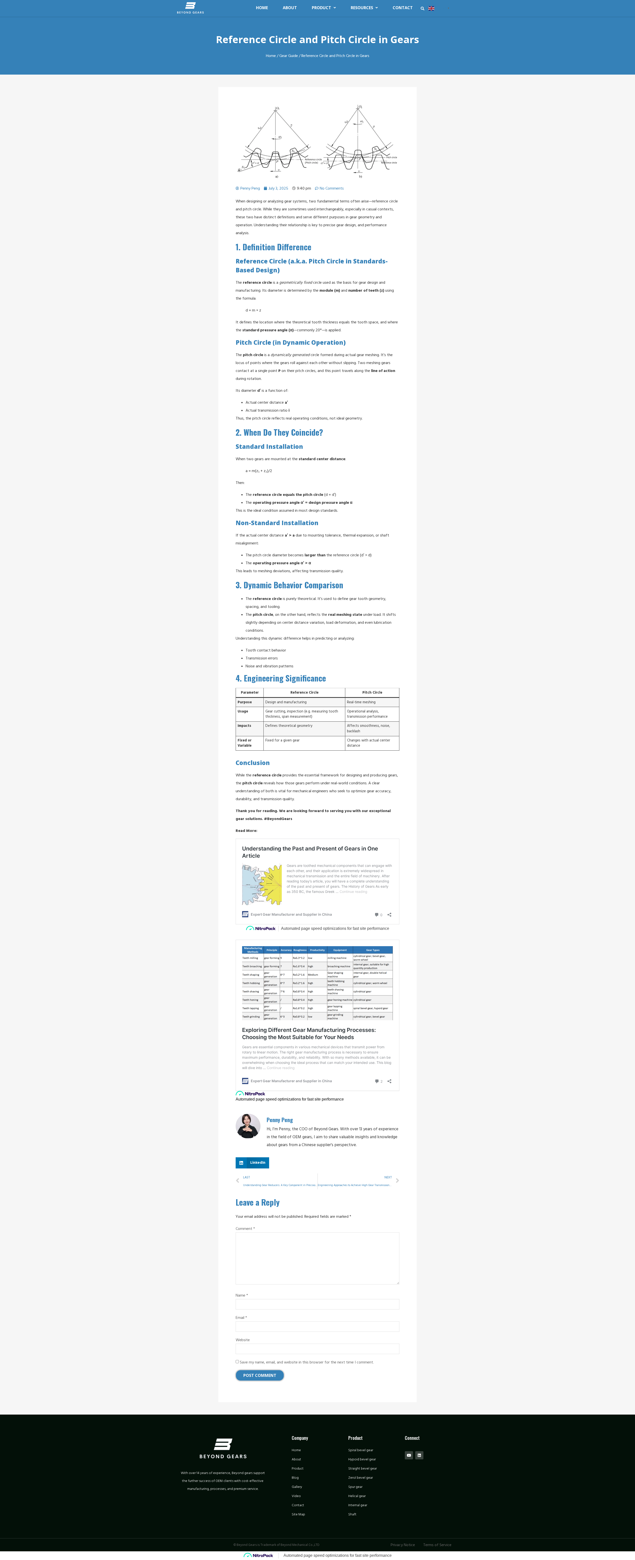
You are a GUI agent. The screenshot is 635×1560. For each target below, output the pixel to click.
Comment (245, 1229)
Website (243, 1340)
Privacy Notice (403, 1545)
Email (241, 1318)
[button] (422, 8)
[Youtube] (409, 1455)
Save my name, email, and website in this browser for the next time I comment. (307, 1362)
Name (242, 1295)
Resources (362, 7)
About (290, 7)
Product (321, 7)
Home (262, 7)
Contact (403, 7)
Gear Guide (288, 55)
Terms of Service (437, 1545)
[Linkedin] (419, 1455)
